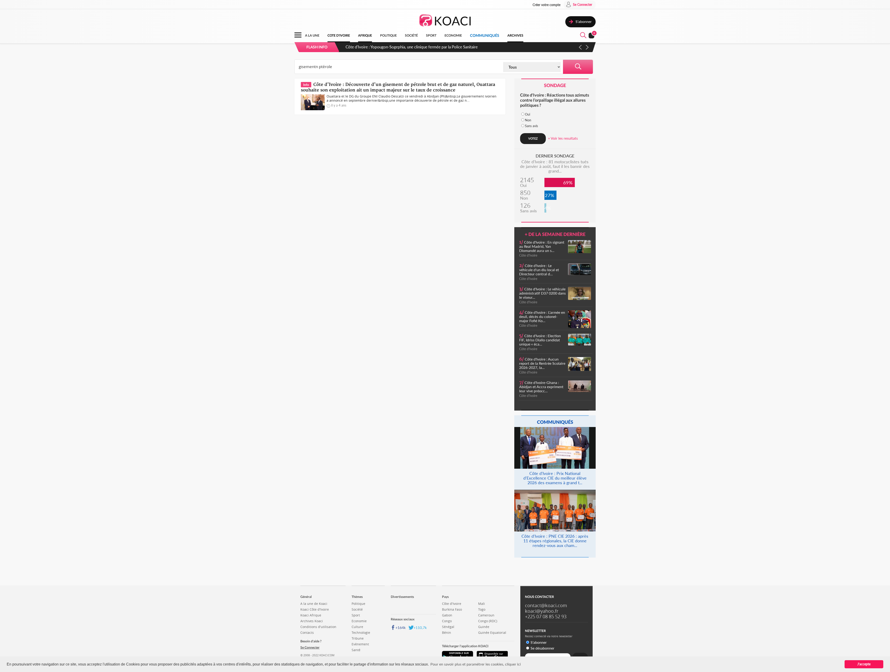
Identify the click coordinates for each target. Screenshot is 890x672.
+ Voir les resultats (563, 138)
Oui (527, 114)
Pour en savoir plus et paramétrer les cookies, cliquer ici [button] (475, 664)
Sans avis (531, 126)
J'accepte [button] (864, 664)
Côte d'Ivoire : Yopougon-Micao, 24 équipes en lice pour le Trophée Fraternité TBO (418, 46)
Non (528, 120)
